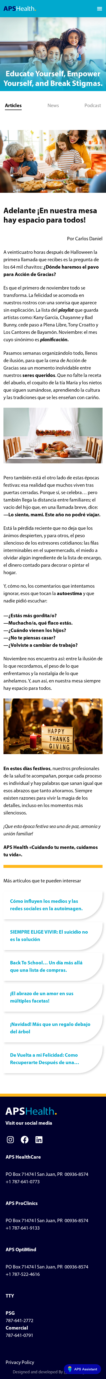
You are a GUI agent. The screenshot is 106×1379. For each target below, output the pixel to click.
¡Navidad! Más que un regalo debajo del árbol (50, 1028)
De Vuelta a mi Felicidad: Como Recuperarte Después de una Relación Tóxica (44, 1060)
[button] (99, 9)
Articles (13, 105)
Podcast (93, 105)
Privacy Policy (20, 1362)
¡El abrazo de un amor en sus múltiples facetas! (41, 997)
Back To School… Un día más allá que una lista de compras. (46, 967)
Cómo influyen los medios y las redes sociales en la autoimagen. (46, 905)
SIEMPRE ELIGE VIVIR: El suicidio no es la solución (49, 936)
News (53, 105)
